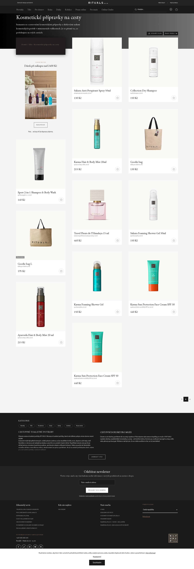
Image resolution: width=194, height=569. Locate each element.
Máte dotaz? (161, 2)
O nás (102, 509)
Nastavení (97, 557)
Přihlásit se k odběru (97, 490)
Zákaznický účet (106, 512)
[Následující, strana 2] (185, 399)
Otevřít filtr (156, 33)
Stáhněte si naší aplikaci (110, 516)
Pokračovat (146, 517)
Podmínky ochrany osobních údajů (30, 525)
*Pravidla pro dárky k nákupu (27, 509)
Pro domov (41, 425)
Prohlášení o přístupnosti (26, 528)
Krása (50, 425)
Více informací (150, 553)
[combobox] (150, 9)
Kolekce (68, 425)
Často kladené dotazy (24, 519)
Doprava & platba (22, 516)
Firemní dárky (105, 519)
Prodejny (61, 509)
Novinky (22, 425)
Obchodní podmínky (24, 522)
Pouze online (79, 425)
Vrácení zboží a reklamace (26, 512)
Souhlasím (97, 563)
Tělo (31, 425)
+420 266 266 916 (22, 538)
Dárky (59, 425)
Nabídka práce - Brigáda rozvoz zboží (114, 525)
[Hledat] (135, 9)
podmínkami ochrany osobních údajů (105, 496)
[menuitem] (19, 9)
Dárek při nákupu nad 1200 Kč (24, 2)
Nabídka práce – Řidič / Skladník (112, 522)
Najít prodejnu (174, 2)
